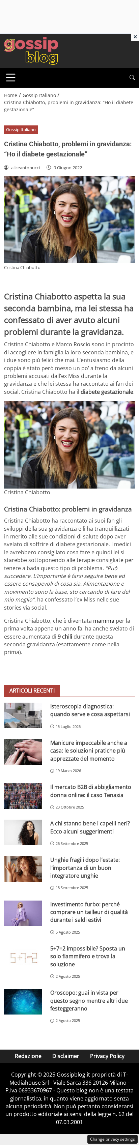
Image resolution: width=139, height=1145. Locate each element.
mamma (103, 620)
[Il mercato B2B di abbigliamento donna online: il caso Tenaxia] (23, 796)
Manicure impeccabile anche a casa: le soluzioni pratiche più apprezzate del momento (88, 750)
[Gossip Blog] (31, 50)
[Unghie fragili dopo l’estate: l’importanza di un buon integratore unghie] (23, 869)
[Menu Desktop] (11, 77)
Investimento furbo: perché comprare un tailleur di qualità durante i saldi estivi (89, 912)
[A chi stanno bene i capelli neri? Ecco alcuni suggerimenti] (23, 832)
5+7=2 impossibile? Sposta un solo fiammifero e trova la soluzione (87, 956)
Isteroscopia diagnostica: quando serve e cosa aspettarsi (90, 710)
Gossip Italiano (21, 129)
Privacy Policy (107, 1056)
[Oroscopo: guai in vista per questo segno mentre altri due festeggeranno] (23, 1002)
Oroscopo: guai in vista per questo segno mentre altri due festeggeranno (89, 1000)
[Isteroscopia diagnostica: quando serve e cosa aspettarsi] (23, 715)
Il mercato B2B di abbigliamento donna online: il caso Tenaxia (90, 790)
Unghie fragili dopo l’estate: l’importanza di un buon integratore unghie (85, 867)
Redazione (28, 1056)
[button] (132, 78)
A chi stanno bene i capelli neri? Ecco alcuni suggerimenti (90, 827)
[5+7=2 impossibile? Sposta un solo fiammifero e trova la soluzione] (23, 957)
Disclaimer (65, 1056)
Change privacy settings (112, 1139)
